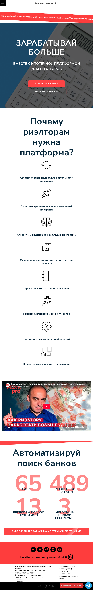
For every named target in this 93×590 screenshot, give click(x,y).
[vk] (33, 549)
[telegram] (46, 549)
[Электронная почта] (59, 549)
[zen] (53, 549)
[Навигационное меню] (2, 3)
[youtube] (40, 549)
